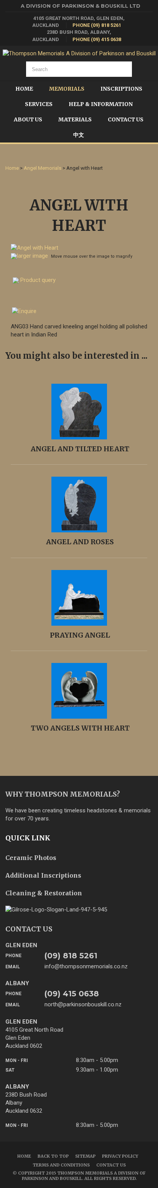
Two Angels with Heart (80, 728)
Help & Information (101, 104)
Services (39, 104)
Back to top (53, 1156)
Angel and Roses (80, 541)
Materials (75, 119)
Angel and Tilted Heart (80, 448)
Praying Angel (80, 635)
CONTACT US (29, 929)
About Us (28, 119)
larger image (32, 255)
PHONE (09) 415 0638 (96, 39)
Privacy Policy (120, 1156)
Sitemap (85, 1156)
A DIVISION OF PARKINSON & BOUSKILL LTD (80, 6)
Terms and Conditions (61, 1165)
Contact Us (125, 119)
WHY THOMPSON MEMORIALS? (62, 794)
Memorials (66, 88)
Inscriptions (121, 88)
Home (24, 88)
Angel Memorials (42, 168)
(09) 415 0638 (71, 993)
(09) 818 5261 (70, 955)
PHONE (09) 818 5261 (96, 25)
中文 (78, 134)
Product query (38, 280)
